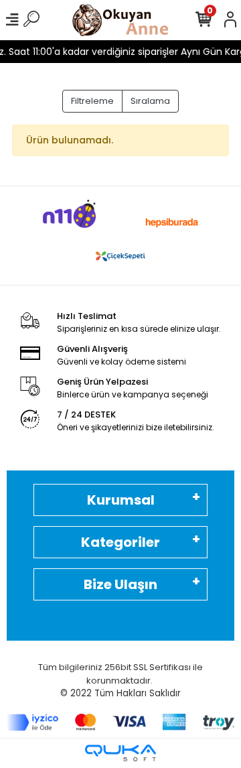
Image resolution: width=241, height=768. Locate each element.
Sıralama (150, 100)
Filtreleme (92, 100)
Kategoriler (120, 542)
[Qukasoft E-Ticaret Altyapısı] (120, 753)
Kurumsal (121, 500)
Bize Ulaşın (120, 584)
